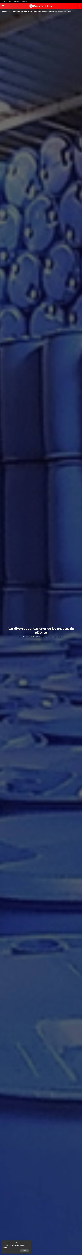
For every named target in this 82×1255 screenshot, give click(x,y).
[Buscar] (79, 6)
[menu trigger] (4, 6)
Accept (24, 1251)
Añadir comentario (45, 637)
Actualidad (26, 637)
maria (20, 637)
